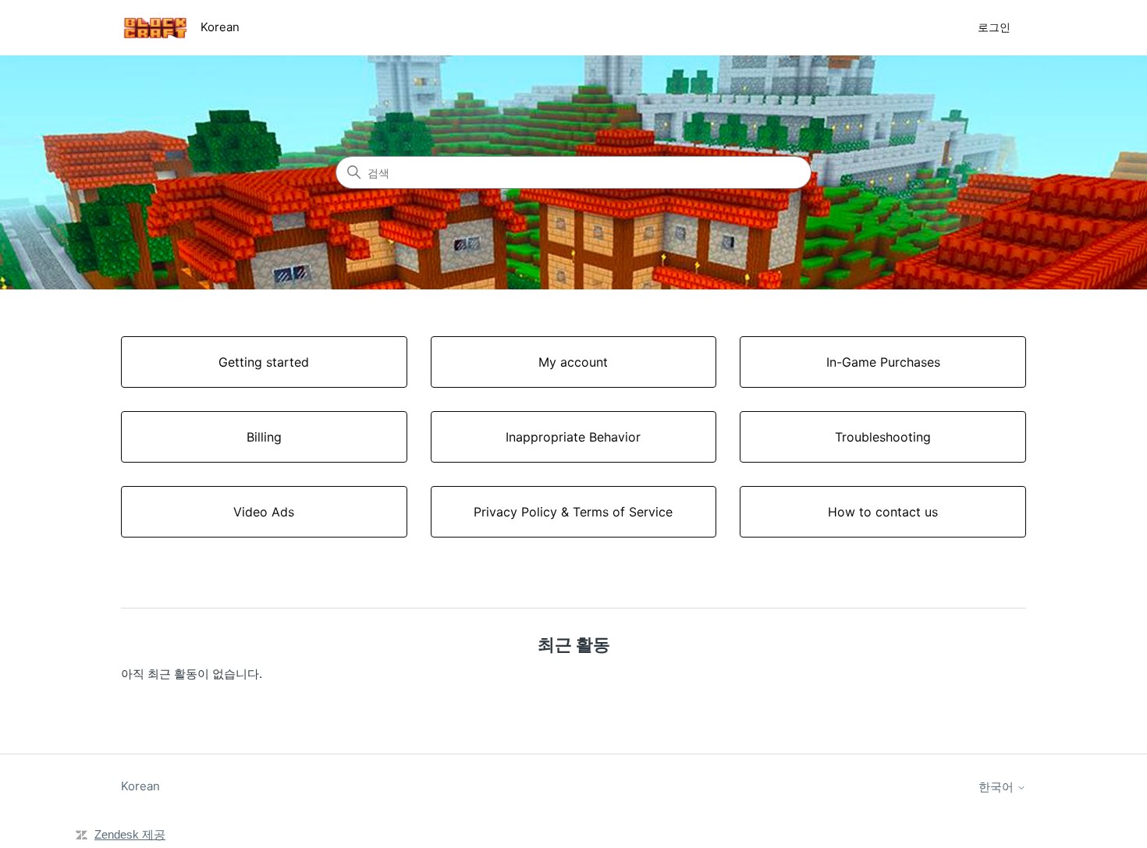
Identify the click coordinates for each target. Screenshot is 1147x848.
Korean (140, 786)
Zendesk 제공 (129, 834)
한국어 (997, 786)
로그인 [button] (994, 27)
